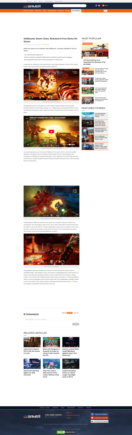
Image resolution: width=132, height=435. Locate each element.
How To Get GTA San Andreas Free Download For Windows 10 (101, 99)
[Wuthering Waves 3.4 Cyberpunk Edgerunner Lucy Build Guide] (88, 131)
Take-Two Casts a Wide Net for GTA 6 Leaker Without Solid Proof (51, 374)
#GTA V (35, 1)
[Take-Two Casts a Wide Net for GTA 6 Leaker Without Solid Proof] (51, 364)
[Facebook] (96, 5)
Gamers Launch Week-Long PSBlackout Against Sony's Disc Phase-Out (70, 352)
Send (75, 324)
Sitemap (69, 418)
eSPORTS (38, 10)
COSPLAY (61, 10)
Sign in (106, 5)
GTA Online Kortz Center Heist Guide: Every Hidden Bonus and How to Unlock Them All (100, 123)
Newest (69, 313)
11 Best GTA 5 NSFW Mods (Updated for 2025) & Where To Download (101, 80)
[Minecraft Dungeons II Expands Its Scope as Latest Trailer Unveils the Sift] (51, 342)
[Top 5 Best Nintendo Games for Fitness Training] (88, 116)
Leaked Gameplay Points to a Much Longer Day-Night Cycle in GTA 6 (69, 374)
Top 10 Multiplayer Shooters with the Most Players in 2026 (101, 137)
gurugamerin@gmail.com (52, 417)
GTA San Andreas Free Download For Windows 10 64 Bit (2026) (94, 62)
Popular (76, 313)
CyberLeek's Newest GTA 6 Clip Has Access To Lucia (32, 351)
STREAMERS (52, 10)
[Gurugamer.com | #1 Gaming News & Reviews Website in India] (32, 6)
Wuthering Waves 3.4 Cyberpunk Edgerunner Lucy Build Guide (101, 130)
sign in (31, 319)
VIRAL (44, 10)
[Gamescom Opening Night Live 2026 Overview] (32, 364)
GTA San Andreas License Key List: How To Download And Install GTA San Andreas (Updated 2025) (101, 71)
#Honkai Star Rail (58, 1)
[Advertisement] (51, 25)
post (72, 281)
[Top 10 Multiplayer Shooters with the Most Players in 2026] (88, 138)
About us (69, 412)
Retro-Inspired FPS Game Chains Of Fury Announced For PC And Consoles (43, 59)
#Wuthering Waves (49, 1)
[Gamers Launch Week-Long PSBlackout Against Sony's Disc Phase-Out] (70, 342)
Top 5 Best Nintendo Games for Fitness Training (100, 115)
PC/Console (76, 10)
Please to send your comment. (36, 319)
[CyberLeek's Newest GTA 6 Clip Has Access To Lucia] (32, 342)
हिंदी (105, 10)
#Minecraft (29, 1)
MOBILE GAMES (28, 10)
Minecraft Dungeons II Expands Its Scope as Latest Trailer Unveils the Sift (51, 352)
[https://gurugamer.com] (32, 416)
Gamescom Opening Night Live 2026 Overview (31, 373)
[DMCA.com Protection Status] (66, 433)
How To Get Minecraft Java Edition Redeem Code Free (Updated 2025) (101, 90)
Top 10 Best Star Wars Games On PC (33, 55)
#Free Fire (41, 1)
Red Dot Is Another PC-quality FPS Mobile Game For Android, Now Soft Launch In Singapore (48, 57)
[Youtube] (99, 5)
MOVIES (67, 10)
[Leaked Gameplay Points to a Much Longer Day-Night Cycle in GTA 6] (70, 364)
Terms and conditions (73, 415)
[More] (83, 10)
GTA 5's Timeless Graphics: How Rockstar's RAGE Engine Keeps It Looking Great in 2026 (101, 146)
